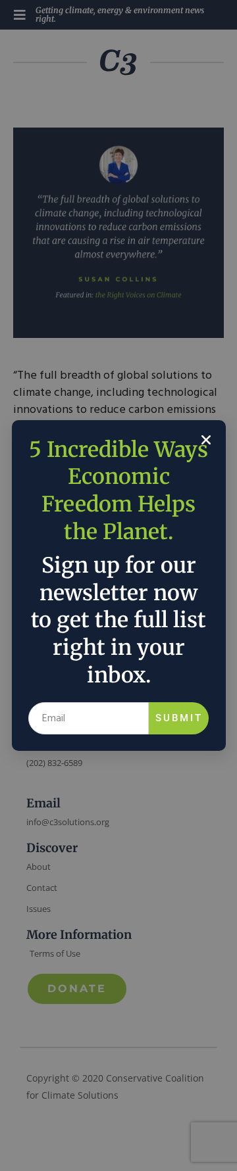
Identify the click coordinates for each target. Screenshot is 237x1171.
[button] (206, 439)
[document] (118, 585)
